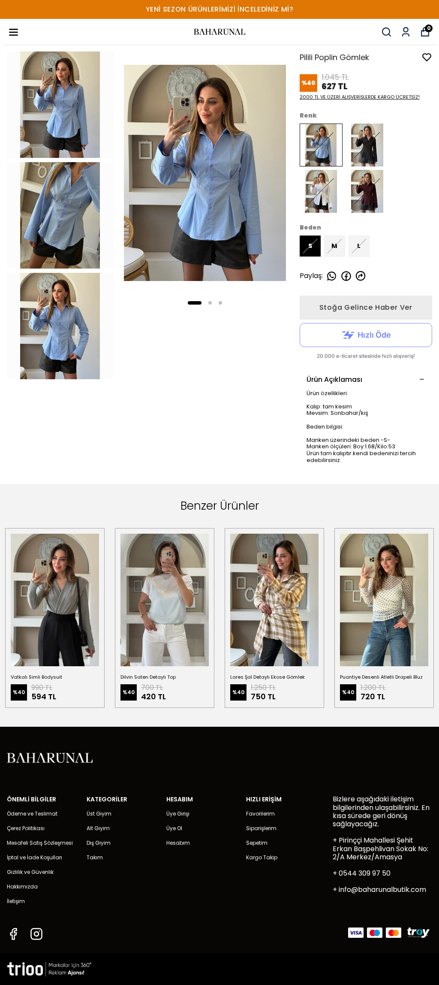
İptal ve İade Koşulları (34, 857)
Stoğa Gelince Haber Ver (365, 307)
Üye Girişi (177, 813)
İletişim (16, 901)
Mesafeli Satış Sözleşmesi (40, 842)
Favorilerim (260, 813)
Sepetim (257, 842)
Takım (95, 857)
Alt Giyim (98, 828)
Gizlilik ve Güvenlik (30, 872)
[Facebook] (13, 934)
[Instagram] (36, 934)
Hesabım (178, 842)
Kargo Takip (261, 857)
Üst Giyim (99, 813)
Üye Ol (174, 828)
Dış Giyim (99, 842)
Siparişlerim (261, 828)
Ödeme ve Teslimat (32, 813)
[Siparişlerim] (405, 32)
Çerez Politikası (26, 828)
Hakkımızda (22, 886)
